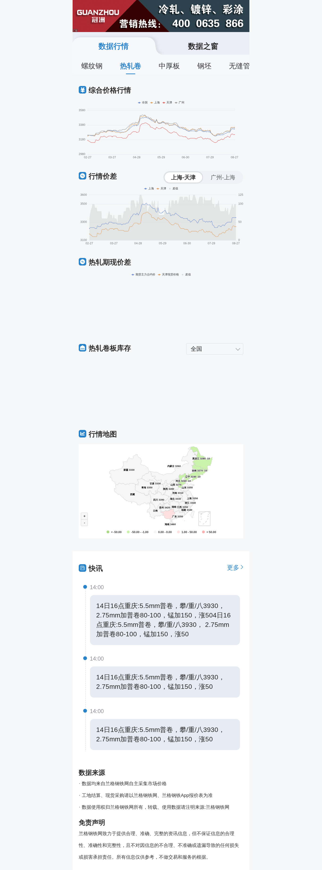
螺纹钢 (92, 66)
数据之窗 (203, 46)
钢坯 (204, 66)
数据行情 (114, 46)
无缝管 (239, 66)
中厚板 (169, 66)
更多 (233, 567)
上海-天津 (183, 177)
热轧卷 (130, 66)
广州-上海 (223, 177)
